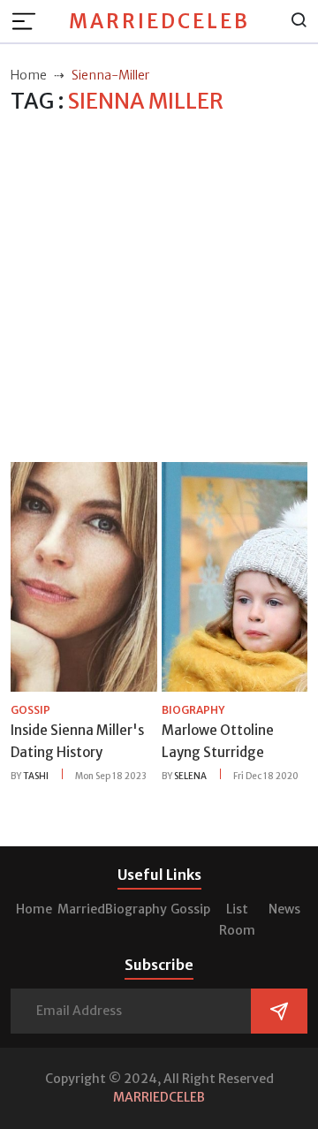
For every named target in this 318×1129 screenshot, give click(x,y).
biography (193, 709)
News (284, 909)
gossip (30, 709)
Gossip (190, 909)
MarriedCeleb (159, 21)
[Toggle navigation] (29, 21)
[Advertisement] (159, 289)
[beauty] (84, 576)
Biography (136, 909)
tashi (36, 776)
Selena (190, 776)
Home (34, 909)
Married (81, 909)
